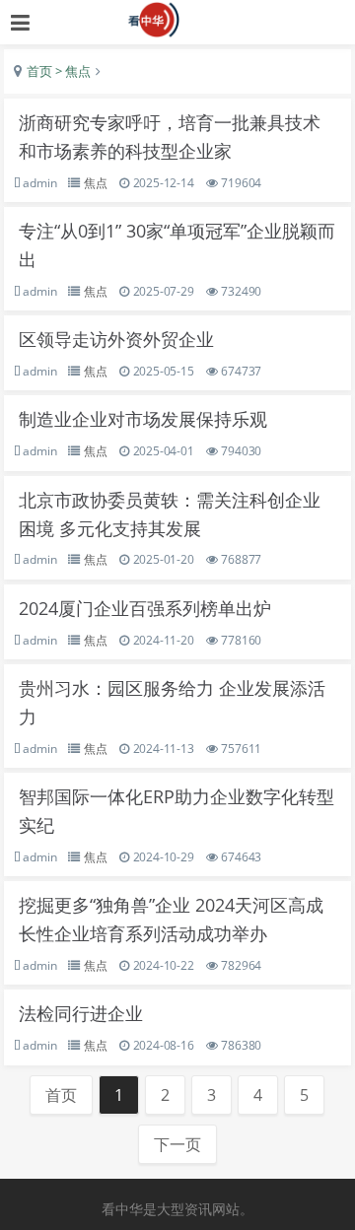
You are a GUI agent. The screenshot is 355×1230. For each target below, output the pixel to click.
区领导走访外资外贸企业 (116, 339)
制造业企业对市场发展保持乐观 (143, 419)
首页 (39, 71)
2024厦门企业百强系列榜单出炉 (145, 608)
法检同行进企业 (81, 1013)
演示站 (178, 19)
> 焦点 (71, 71)
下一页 (177, 1144)
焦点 (95, 182)
